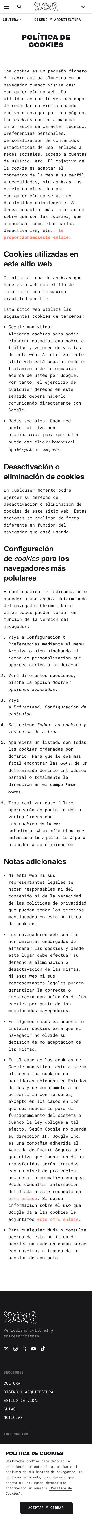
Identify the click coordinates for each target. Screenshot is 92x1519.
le (60, 230)
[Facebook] (6, 1348)
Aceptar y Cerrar (46, 1507)
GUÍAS (10, 1408)
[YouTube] (33, 1348)
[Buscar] (19, 6)
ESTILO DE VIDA (20, 1400)
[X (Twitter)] (24, 1349)
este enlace (22, 1198)
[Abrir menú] (9, 6)
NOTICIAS (13, 1417)
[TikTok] (43, 1348)
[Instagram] (15, 1348)
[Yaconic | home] (46, 1317)
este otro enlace (58, 1219)
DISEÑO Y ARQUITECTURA (57, 19)
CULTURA (10, 19)
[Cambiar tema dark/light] (83, 6)
